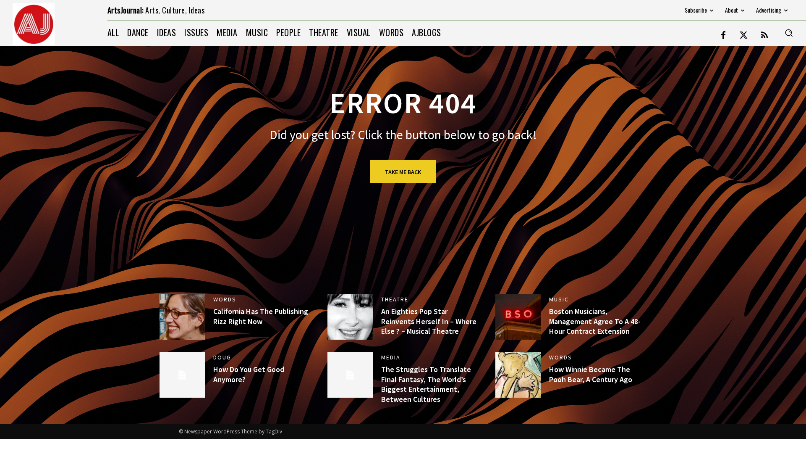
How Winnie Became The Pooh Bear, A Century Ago (590, 374)
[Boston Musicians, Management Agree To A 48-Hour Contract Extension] (518, 317)
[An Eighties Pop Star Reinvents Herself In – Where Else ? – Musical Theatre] (350, 317)
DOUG (222, 357)
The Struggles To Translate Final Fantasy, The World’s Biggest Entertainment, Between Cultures (426, 384)
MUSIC (559, 299)
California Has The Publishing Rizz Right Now (260, 316)
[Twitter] (744, 35)
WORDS (224, 299)
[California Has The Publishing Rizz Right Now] (182, 317)
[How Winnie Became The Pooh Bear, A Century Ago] (518, 375)
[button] (789, 33)
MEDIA (390, 357)
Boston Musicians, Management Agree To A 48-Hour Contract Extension (595, 321)
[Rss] (764, 35)
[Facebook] (723, 35)
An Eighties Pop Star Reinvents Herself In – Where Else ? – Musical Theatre (428, 321)
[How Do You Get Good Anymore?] (182, 375)
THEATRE (394, 299)
